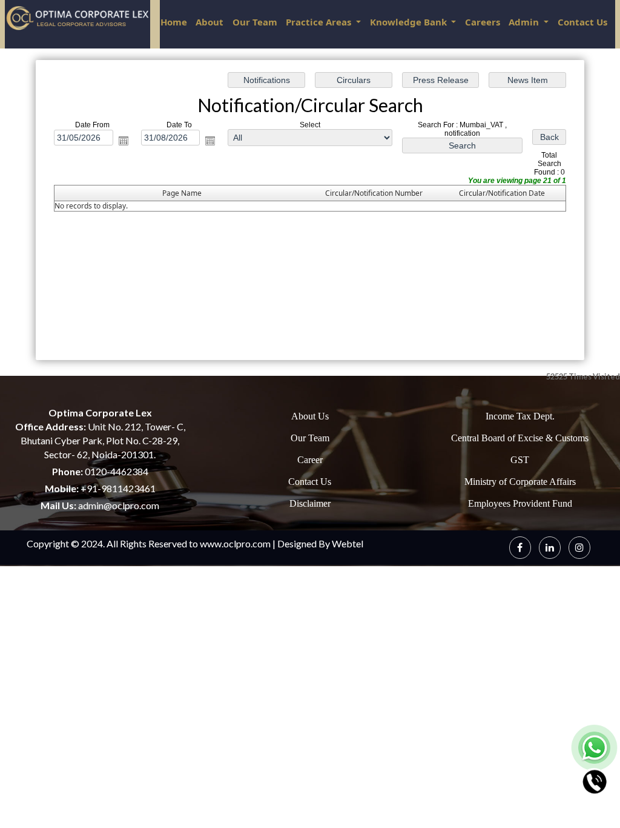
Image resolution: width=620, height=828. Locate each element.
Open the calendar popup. (123, 140)
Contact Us (582, 22)
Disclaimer (310, 503)
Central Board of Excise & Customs (520, 438)
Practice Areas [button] (320, 22)
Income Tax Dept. (520, 416)
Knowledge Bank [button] (409, 22)
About (209, 22)
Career (310, 460)
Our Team (254, 22)
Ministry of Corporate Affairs (520, 481)
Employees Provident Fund (520, 503)
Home (173, 22)
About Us (310, 416)
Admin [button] (525, 22)
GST (519, 460)
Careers (482, 22)
